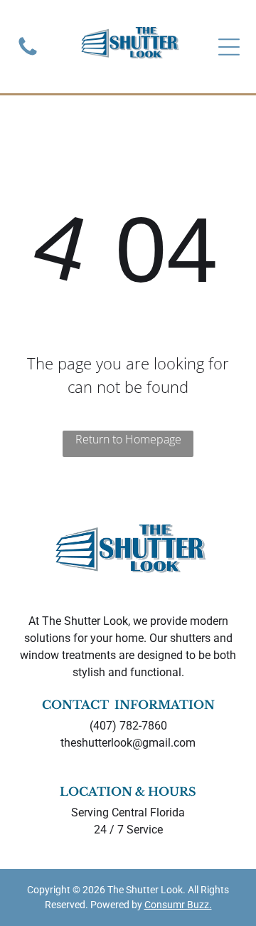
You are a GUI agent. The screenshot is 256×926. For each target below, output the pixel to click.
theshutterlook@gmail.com (128, 742)
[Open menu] (229, 47)
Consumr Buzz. (178, 904)
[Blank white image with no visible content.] (27, 54)
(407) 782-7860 (128, 725)
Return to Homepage (128, 439)
